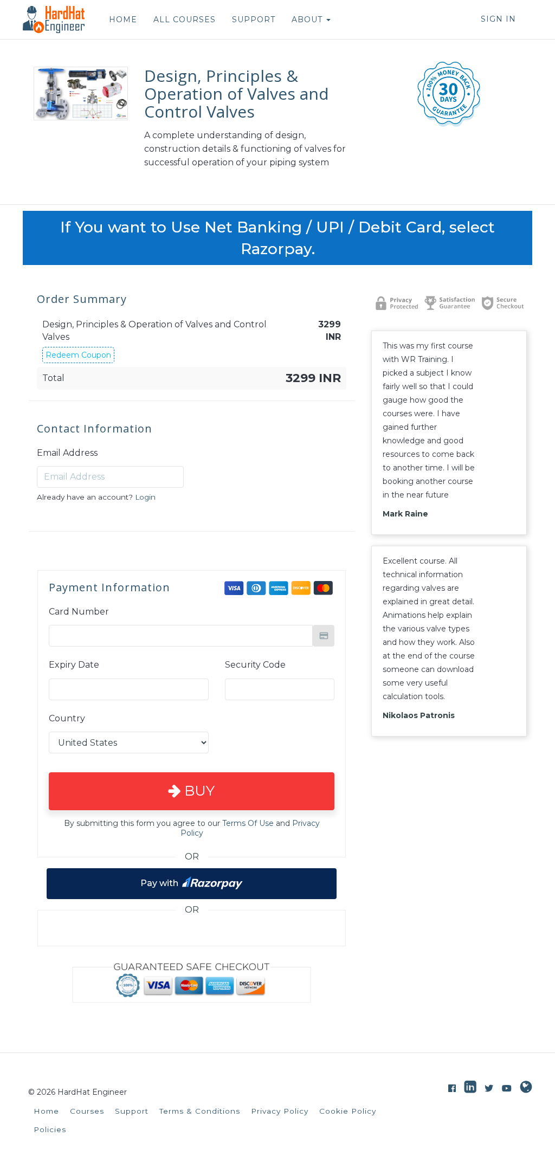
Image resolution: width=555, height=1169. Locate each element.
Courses (87, 1111)
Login (145, 497)
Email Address (67, 453)
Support (132, 1111)
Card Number (79, 611)
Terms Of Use (248, 823)
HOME (123, 19)
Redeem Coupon (78, 355)
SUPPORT (253, 19)
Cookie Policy (347, 1111)
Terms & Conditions (199, 1111)
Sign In (498, 19)
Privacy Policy (279, 1111)
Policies (50, 1129)
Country (67, 718)
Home (46, 1111)
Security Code (255, 665)
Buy (197, 790)
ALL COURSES (184, 19)
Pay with (159, 882)
